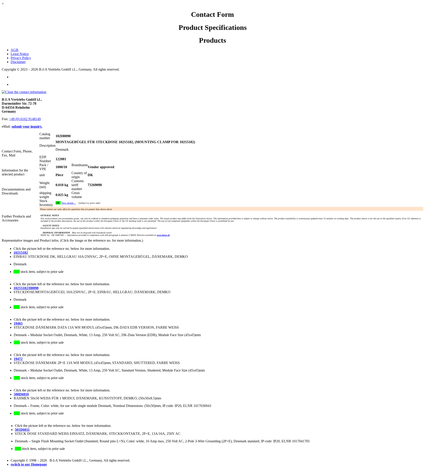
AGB (14, 50)
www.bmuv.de (163, 235)
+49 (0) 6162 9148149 (25, 119)
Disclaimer (18, 62)
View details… (68, 203)
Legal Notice (20, 54)
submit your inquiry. (27, 126)
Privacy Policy (21, 58)
